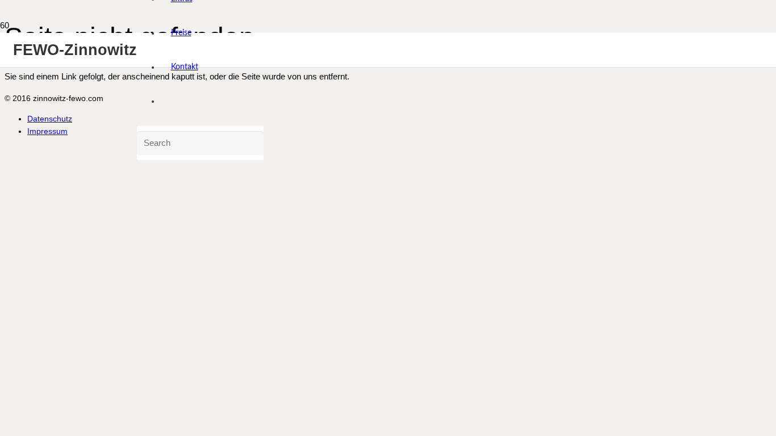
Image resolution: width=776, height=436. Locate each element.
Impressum (47, 131)
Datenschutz (49, 119)
